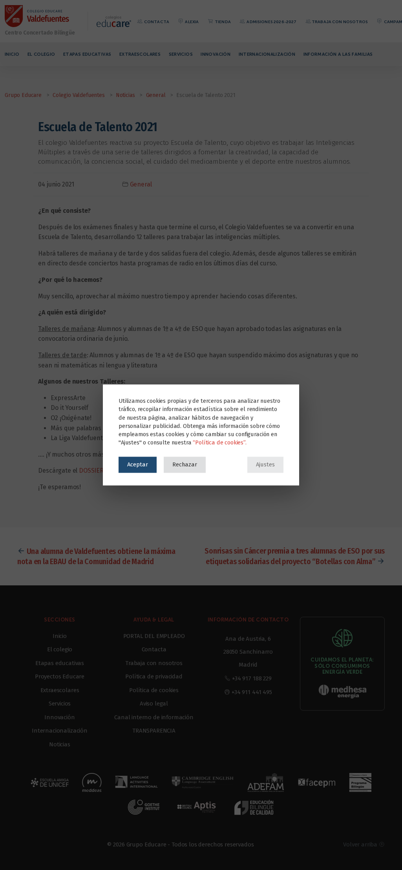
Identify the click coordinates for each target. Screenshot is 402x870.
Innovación (215, 54)
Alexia (191, 21)
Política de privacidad (153, 676)
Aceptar (137, 464)
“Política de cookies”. (219, 442)
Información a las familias (338, 54)
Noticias (59, 744)
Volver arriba (361, 844)
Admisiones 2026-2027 (271, 21)
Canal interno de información (154, 717)
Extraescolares (140, 54)
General (141, 184)
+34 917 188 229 (252, 678)
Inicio (12, 54)
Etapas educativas (87, 54)
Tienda (222, 21)
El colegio (41, 54)
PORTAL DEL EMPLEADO (154, 636)
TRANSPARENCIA (153, 730)
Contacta (156, 21)
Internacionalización (267, 54)
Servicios (181, 54)
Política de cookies (154, 690)
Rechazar (184, 464)
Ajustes (265, 464)
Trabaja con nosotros (340, 21)
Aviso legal (154, 703)
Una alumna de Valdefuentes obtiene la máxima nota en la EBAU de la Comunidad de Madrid (96, 556)
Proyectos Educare (59, 676)
